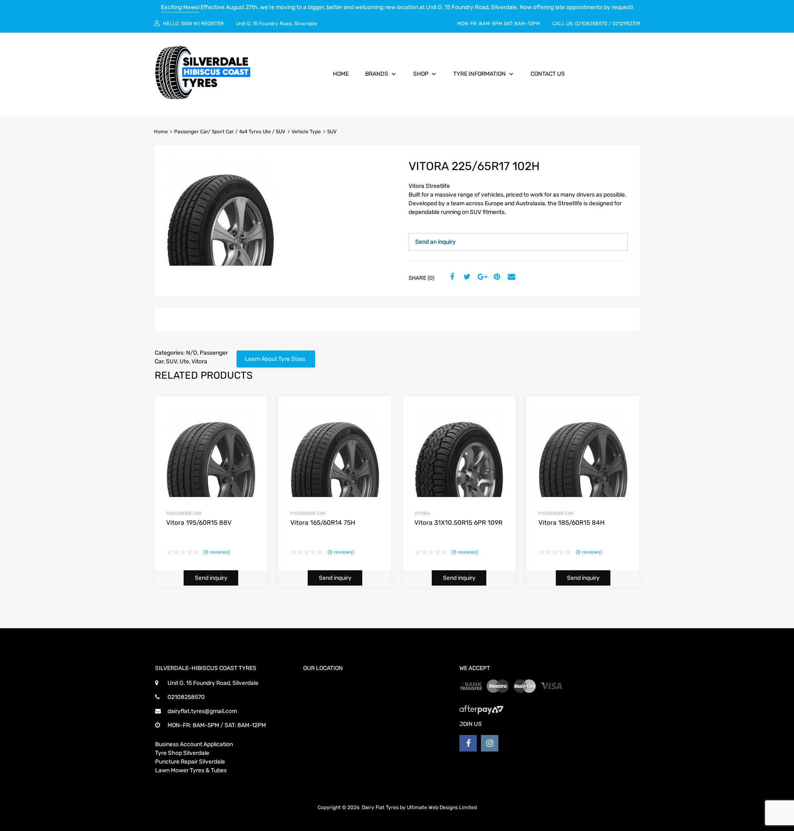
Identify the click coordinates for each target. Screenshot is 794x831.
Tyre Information (479, 73)
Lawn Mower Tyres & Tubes (191, 770)
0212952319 (626, 23)
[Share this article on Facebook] (451, 277)
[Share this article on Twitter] (466, 277)
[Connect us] (468, 743)
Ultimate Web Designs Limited (442, 807)
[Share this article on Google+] (481, 277)
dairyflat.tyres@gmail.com (202, 711)
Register (212, 23)
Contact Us (548, 73)
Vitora (199, 361)
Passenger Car (183, 513)
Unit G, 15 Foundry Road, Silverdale (276, 23)
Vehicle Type (306, 131)
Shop (420, 73)
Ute (184, 361)
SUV (171, 361)
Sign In (189, 23)
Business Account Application (194, 744)
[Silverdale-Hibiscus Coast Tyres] (202, 97)
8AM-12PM (527, 23)
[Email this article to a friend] (510, 277)
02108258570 (591, 23)
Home (341, 73)
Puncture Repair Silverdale (190, 761)
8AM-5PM (490, 23)
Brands (376, 73)
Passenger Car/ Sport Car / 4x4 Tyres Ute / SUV (229, 131)
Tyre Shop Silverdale (182, 753)
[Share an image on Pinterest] (495, 277)
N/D (191, 352)
